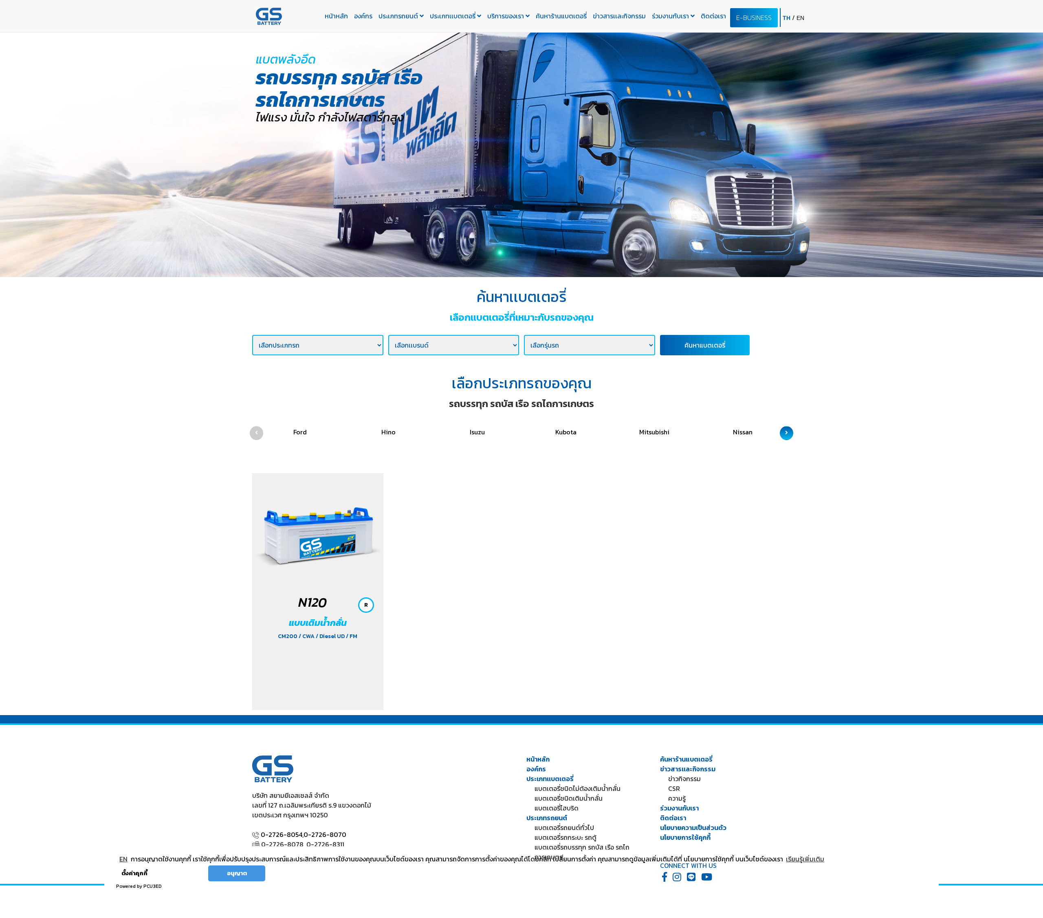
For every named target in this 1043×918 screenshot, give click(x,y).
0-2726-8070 (325, 834)
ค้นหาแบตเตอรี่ (704, 345)
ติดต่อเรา (713, 16)
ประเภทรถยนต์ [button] (399, 16)
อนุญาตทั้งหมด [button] (181, 873)
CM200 (288, 636)
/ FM (351, 636)
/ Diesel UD (331, 636)
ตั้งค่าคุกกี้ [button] (134, 873)
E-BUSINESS (754, 17)
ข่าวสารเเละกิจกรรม (619, 16)
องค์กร (363, 16)
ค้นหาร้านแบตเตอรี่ (561, 16)
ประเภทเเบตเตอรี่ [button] (453, 16)
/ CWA (307, 636)
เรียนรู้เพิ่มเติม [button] (805, 859)
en (800, 18)
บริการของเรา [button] (506, 16)
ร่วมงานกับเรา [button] (671, 16)
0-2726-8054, (282, 834)
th (787, 18)
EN (123, 859)
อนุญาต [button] (237, 873)
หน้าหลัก (336, 16)
